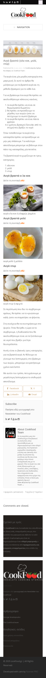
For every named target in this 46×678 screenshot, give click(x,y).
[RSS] (6, 419)
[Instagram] (19, 419)
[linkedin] (7, 2)
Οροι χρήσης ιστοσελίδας (13, 635)
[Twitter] (9, 419)
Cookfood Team (19, 71)
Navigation (23, 27)
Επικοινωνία (8, 646)
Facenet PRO (32, 671)
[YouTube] (13, 419)
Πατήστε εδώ (11, 409)
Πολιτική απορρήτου (11, 640)
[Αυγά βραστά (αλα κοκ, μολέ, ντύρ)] (23, 48)
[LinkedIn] (16, 419)
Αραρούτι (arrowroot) (13, 492)
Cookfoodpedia (30, 68)
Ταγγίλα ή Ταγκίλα (33, 492)
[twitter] (10, 2)
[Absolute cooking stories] (23, 17)
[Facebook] (11, 419)
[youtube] (15, 2)
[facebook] (12, 2)
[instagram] (18, 2)
